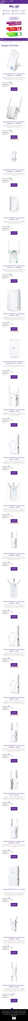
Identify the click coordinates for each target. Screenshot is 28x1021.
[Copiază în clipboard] (11, 82)
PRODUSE (7, 11)
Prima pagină (4, 41)
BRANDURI (16, 11)
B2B (24, 11)
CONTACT (7, 13)
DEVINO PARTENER (19, 13)
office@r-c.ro (4, 1)
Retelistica (11, 41)
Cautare (14, 18)
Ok (14, 1018)
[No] (26, 1015)
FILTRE (2, 39)
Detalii (14, 89)
